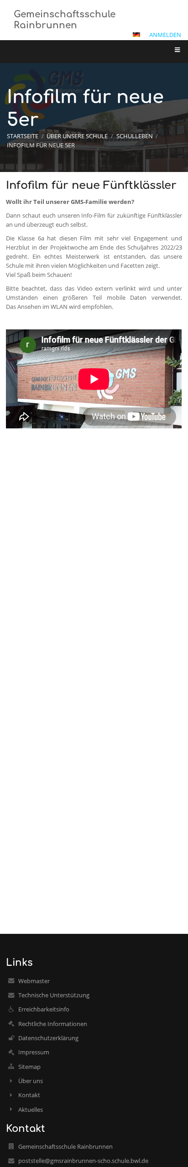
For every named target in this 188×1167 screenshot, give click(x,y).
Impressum (33, 1052)
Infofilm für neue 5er (41, 145)
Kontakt (29, 1095)
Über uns (30, 1081)
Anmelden (165, 35)
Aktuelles (30, 1109)
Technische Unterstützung (53, 995)
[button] (136, 34)
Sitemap (29, 1067)
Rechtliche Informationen (52, 1024)
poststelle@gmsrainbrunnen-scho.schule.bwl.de (83, 1161)
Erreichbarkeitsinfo (43, 1009)
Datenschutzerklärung (48, 1038)
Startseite (22, 136)
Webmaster (34, 981)
